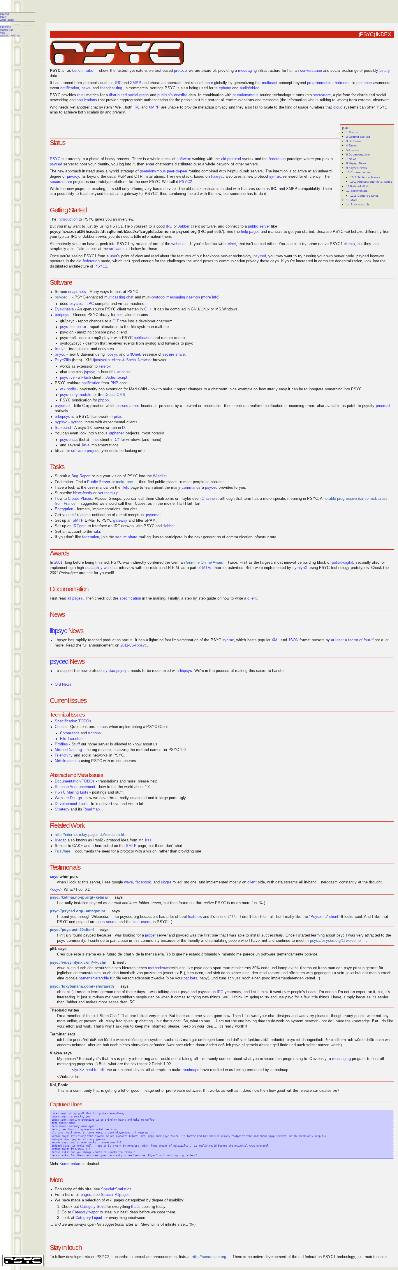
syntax (275, 176)
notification (69, 88)
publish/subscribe (172, 95)
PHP (114, 383)
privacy (73, 176)
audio (244, 88)
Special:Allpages (115, 1195)
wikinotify (68, 389)
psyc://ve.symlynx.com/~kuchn (78, 962)
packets (190, 978)
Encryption (64, 509)
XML (275, 640)
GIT (115, 321)
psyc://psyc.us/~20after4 (72, 930)
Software (5, 26)
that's (135, 1207)
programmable (319, 83)
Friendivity (64, 755)
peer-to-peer (177, 171)
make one (124, 482)
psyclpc (76, 304)
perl (120, 315)
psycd (60, 354)
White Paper (7, 19)
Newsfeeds (82, 493)
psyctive (67, 377)
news (86, 88)
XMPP (135, 83)
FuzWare (62, 851)
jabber (150, 935)
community (76, 941)
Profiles (61, 744)
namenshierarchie (94, 978)
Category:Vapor (85, 1212)
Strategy (62, 809)
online (221, 917)
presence (364, 83)
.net (95, 440)
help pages (250, 232)
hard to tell (95, 1070)
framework (99, 417)
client (116, 360)
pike (117, 417)
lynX (78, 1070)
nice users (141, 922)
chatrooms (341, 83)
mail (136, 406)
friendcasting (111, 88)
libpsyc (217, 176)
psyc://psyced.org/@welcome (335, 941)
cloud (338, 107)
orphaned (117, 433)
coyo (54, 877)
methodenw (158, 968)
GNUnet (133, 354)
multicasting (114, 297)
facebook (143, 882)
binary (384, 71)
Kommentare (70, 1164)
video (254, 88)
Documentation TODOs (75, 781)
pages (86, 1195)
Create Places (80, 499)
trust (81, 95)
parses (122, 406)
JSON (293, 640)
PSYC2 (185, 182)
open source (106, 922)
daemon (193, 297)
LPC (90, 304)
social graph (138, 95)
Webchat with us (10, 35)
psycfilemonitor (73, 327)
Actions (94, 733)
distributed (118, 95)
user (113, 256)
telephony (222, 88)
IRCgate (80, 526)
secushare (322, 95)
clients (349, 244)
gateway (120, 520)
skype (166, 882)
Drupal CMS (115, 395)
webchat (124, 372)
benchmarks (82, 71)
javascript (102, 360)
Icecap (60, 840)
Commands (70, 733)
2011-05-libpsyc (133, 645)
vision (269, 1059)
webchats (179, 244)
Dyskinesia (64, 309)
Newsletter (6, 29)
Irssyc (60, 349)
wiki (97, 532)
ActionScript (116, 377)
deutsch (94, 1164)
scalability (94, 568)
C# (117, 440)
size (181, 1224)
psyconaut (69, 440)
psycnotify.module (75, 395)
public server (259, 226)
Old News (63, 684)
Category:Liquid (88, 1218)
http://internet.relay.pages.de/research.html (91, 835)
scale (208, 83)
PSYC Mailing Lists (71, 792)
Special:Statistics (116, 1189)
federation (277, 159)
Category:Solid (92, 1207)
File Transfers (72, 739)
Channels (210, 499)
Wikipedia (99, 917)
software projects (86, 451)
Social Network (139, 360)
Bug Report (81, 476)
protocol (181, 71)
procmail (383, 406)
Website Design (68, 798)
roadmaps (191, 1070)
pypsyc (61, 422)
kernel (310, 978)
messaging (247, 71)
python (76, 422)
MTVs (207, 568)
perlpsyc (62, 315)
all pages (75, 598)
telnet (231, 244)
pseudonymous (245, 95)
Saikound (63, 428)
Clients (61, 727)
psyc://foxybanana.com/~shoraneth (82, 986)
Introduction (67, 219)
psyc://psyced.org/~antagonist (77, 911)
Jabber (184, 226)
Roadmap (91, 809)
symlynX (300, 568)
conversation (311, 71)
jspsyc (90, 372)
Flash (86, 377)
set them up (108, 493)
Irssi (149, 840)
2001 (58, 562)
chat (129, 297)
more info (210, 297)
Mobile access (67, 761)
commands (191, 487)
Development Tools (71, 804)
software (184, 159)
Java (85, 445)
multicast (270, 83)
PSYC (3, 16)
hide (346, 128)
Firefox (105, 366)
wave (128, 882)
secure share (61, 182)
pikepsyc (62, 417)
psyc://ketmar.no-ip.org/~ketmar (79, 897)
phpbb (103, 400)
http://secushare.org (209, 1257)
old (223, 159)
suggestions (113, 1224)
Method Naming (68, 750)
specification (130, 598)
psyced (4, 14)
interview (126, 568)
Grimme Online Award (204, 562)
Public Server (98, 482)
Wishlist (160, 476)
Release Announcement (75, 787)
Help (2, 32)
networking (59, 100)
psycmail (62, 406)
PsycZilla (63, 360)
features (195, 917)
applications (87, 100)
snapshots (77, 292)
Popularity (63, 1189)
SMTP (78, 520)
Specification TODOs (73, 721)
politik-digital (342, 562)
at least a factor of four (350, 640)
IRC (118, 83)
